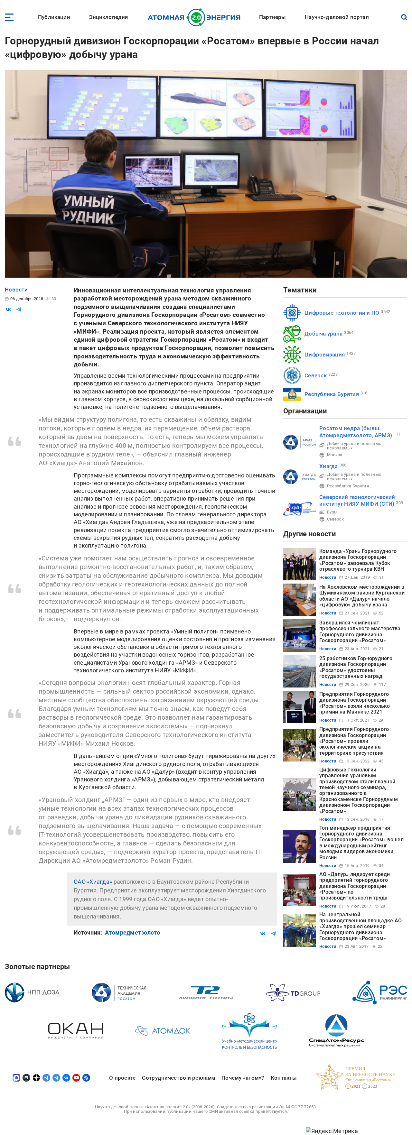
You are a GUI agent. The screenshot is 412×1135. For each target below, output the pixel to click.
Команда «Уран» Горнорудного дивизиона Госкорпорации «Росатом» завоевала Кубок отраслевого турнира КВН (358, 560)
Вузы (332, 512)
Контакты (284, 1078)
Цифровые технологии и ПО (341, 312)
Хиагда (328, 466)
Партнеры (272, 17)
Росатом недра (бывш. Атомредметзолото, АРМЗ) (355, 431)
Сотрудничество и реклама (178, 1078)
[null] (8, 309)
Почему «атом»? (242, 1078)
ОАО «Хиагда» (93, 881)
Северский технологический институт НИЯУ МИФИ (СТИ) (357, 500)
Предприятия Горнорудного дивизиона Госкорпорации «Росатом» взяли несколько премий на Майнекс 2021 (354, 703)
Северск (315, 375)
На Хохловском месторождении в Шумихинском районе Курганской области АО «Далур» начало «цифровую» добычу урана (362, 596)
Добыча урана (323, 333)
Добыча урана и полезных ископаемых (354, 445)
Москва (334, 454)
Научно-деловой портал (337, 17)
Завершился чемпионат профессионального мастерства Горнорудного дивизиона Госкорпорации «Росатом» (360, 631)
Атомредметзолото (132, 932)
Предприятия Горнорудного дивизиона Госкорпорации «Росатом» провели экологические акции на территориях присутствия (354, 741)
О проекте (122, 1078)
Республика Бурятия (331, 394)
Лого (196, 17)
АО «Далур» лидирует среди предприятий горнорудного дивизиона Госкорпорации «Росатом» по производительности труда (354, 886)
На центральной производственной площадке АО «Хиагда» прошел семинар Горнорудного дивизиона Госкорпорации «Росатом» (360, 926)
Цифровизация (324, 354)
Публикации (54, 17)
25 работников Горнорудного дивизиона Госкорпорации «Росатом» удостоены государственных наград (355, 667)
